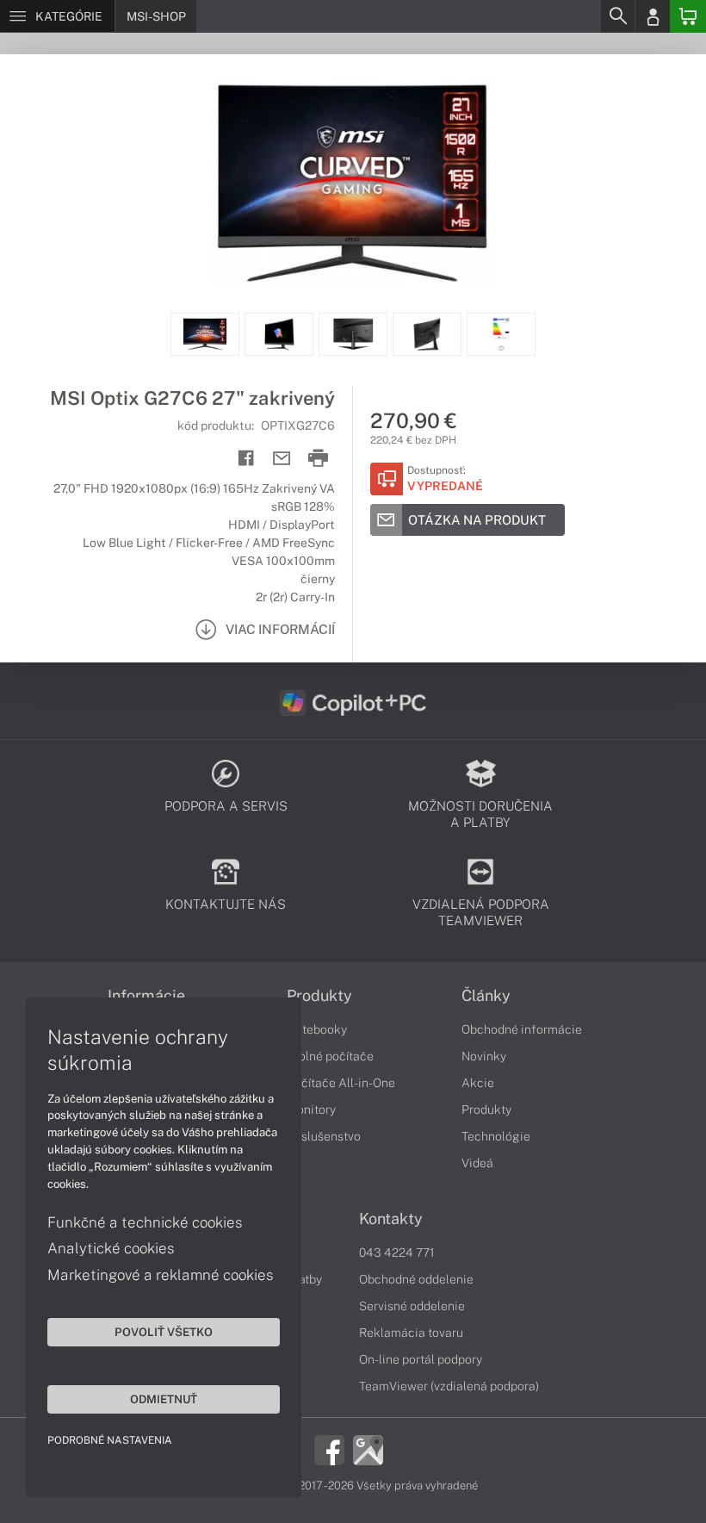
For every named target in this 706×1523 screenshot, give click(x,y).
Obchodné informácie (521, 1029)
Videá (477, 1163)
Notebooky (317, 1029)
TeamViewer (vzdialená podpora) (449, 1386)
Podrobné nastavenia (109, 1440)
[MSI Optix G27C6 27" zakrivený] (353, 183)
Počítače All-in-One (341, 1083)
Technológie (495, 1136)
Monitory (311, 1109)
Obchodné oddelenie (416, 1279)
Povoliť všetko (164, 1332)
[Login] (652, 16)
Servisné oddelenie (412, 1306)
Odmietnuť (163, 1399)
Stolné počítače (330, 1056)
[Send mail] (282, 459)
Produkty (319, 996)
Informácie (146, 996)
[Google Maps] (368, 1449)
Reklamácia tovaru (411, 1333)
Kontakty (391, 1219)
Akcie (477, 1083)
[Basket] (688, 16)
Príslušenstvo (324, 1136)
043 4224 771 (397, 1252)
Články (486, 996)
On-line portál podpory (420, 1359)
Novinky (483, 1056)
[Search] (617, 16)
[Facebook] (329, 1449)
